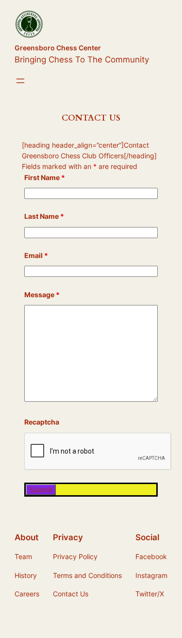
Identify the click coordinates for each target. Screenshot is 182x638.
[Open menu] (20, 81)
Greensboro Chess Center (58, 48)
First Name (44, 177)
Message (42, 294)
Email (36, 255)
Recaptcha (41, 422)
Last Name (44, 216)
